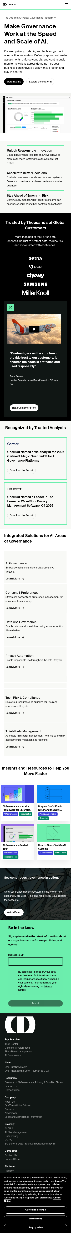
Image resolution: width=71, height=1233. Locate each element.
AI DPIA (9, 1128)
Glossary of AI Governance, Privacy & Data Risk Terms (34, 1082)
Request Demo (13, 1159)
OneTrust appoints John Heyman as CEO (27, 1071)
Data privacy (11, 1136)
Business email (16, 955)
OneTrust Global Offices (18, 1105)
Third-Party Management (18, 1051)
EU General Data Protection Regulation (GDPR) (30, 1143)
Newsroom (11, 1113)
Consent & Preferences (17, 1048)
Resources (11, 1086)
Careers (9, 1109)
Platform (9, 1171)
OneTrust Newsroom (16, 1067)
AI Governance (13, 1055)
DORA (8, 1140)
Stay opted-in (35, 1227)
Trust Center (11, 1044)
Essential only (36, 1218)
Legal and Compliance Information (23, 1117)
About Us (10, 1102)
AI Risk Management (16, 1132)
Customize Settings (35, 1209)
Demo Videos (12, 1090)
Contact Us (11, 1155)
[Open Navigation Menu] (66, 5)
